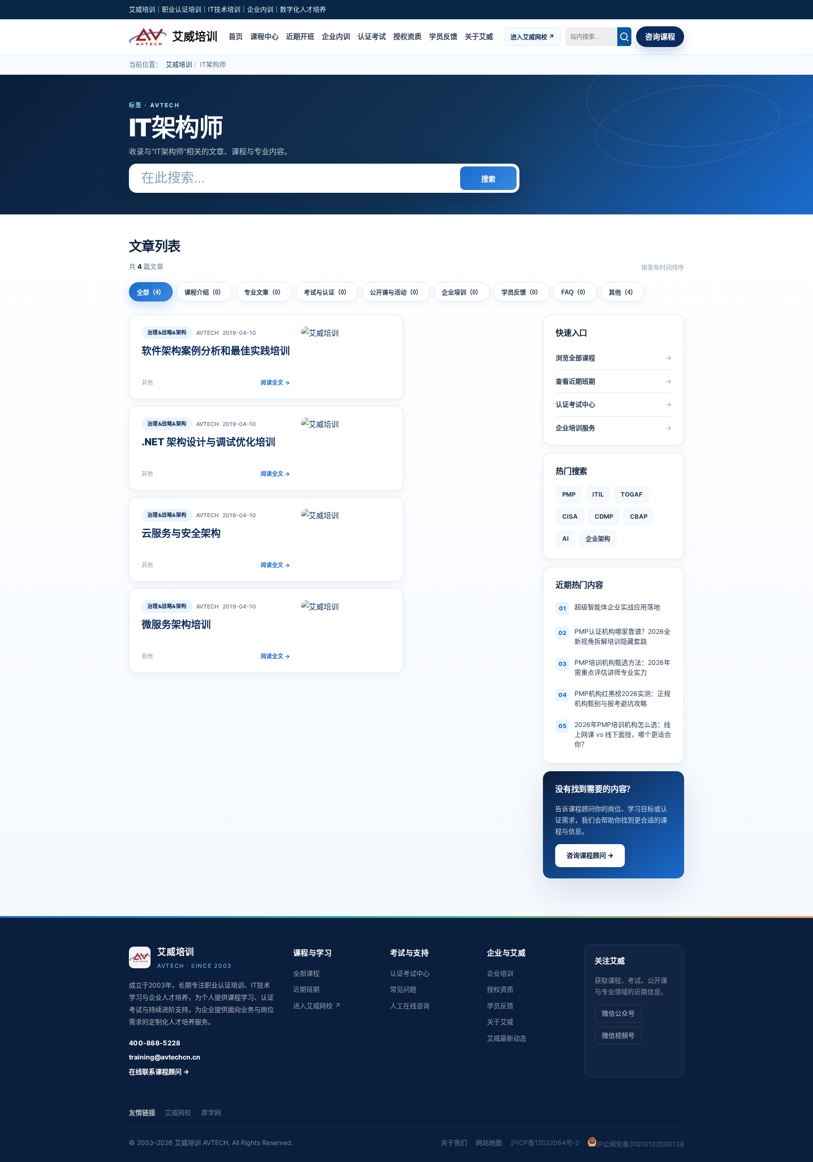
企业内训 (336, 36)
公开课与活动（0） (396, 292)
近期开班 (300, 36)
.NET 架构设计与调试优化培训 (208, 442)
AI (565, 538)
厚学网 (211, 1112)
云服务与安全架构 (181, 533)
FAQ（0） (575, 292)
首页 (236, 36)
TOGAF (632, 494)
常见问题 (403, 989)
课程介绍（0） (204, 292)
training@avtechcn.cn (164, 1057)
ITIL (598, 494)
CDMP (604, 516)
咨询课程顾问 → (590, 855)
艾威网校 (178, 1112)
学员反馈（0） (522, 292)
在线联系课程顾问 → (159, 1071)
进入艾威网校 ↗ (532, 36)
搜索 (488, 179)
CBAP (638, 516)
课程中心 (264, 36)
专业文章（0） (264, 292)
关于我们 (454, 1142)
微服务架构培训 (176, 624)
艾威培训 (179, 64)
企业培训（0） (462, 292)
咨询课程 (660, 36)
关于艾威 (479, 36)
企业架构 (598, 538)
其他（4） (623, 292)
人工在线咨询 (410, 1006)
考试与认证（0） (327, 292)
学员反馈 (443, 36)
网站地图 (489, 1142)
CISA (570, 516)
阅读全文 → (275, 382)
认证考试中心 (410, 973)
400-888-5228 (154, 1043)
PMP (568, 494)
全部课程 (306, 973)
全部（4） (151, 292)
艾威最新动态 (506, 1038)
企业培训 (500, 973)
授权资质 (407, 36)
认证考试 (372, 36)
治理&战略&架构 (167, 332)
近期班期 (306, 989)
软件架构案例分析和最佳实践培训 (216, 350)
